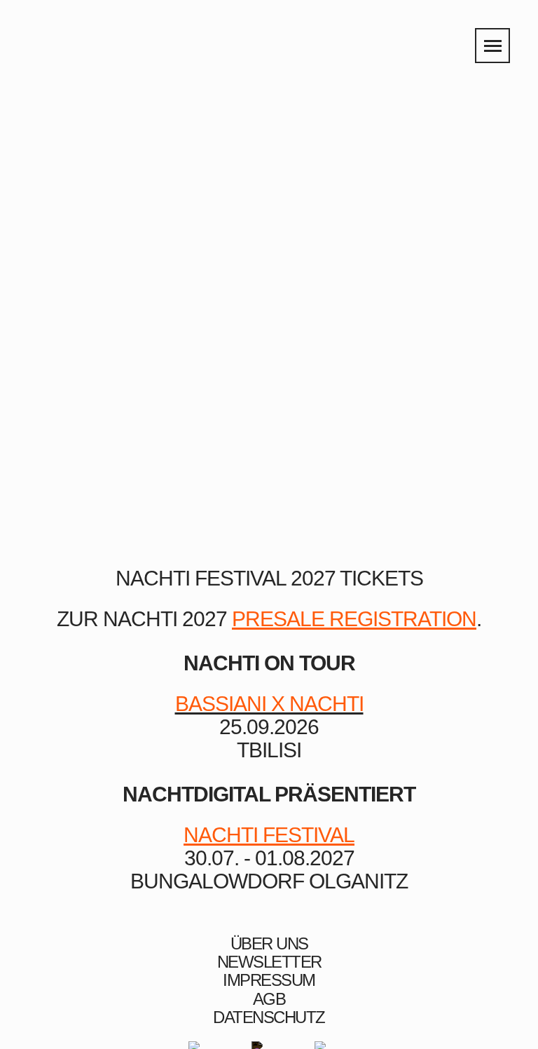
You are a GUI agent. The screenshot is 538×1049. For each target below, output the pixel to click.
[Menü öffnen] (492, 45)
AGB (269, 999)
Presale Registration (354, 618)
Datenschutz (269, 1017)
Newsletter (269, 962)
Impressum (269, 980)
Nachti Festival (269, 834)
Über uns (269, 944)
